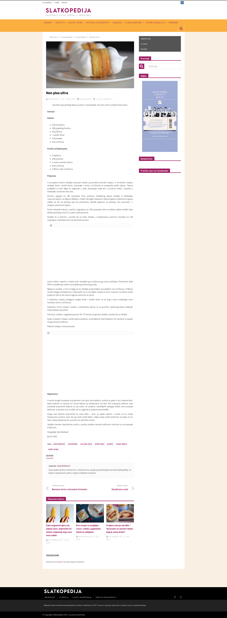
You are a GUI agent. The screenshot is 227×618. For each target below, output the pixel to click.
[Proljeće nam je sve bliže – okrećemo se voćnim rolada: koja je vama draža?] (120, 513)
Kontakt (65, 3)
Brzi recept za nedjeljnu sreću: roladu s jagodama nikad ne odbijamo (88, 528)
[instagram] (182, 2)
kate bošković (59, 444)
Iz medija (64, 597)
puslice (110, 444)
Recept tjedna (81, 37)
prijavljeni (59, 562)
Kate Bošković (54, 99)
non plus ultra (86, 444)
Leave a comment (103, 99)
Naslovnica (53, 37)
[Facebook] (178, 2)
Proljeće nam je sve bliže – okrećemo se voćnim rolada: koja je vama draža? (119, 528)
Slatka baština (133, 22)
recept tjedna (121, 444)
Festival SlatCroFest (97, 22)
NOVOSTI (48, 22)
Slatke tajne (75, 22)
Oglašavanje (47, 3)
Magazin (117, 22)
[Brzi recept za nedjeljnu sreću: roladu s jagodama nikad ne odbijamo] (90, 513)
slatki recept (53, 449)
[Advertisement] (157, 577)
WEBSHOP (173, 22)
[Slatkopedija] (68, 12)
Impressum (49, 597)
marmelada (72, 444)
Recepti (60, 22)
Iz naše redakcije (155, 22)
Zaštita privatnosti (106, 597)
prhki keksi (99, 444)
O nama (56, 3)
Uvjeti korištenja (82, 597)
